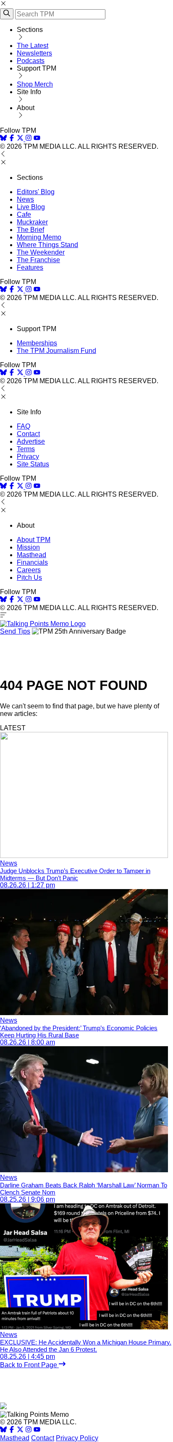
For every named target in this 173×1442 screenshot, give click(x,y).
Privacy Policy (77, 1438)
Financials (32, 562)
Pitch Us (29, 577)
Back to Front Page (29, 1364)
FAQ (23, 426)
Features (30, 267)
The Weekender (41, 252)
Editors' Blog (36, 191)
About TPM (33, 539)
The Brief (30, 229)
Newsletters (34, 53)
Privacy (28, 456)
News (25, 199)
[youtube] (37, 138)
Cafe (24, 214)
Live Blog (31, 207)
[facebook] (11, 138)
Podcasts (31, 60)
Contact (28, 433)
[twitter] (20, 1430)
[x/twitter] (21, 138)
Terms (26, 449)
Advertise (31, 441)
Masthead (31, 554)
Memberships (37, 343)
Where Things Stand (47, 244)
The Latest (32, 45)
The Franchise (38, 259)
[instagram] (28, 138)
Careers (29, 570)
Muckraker (32, 222)
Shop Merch (35, 84)
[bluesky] (3, 138)
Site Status (33, 464)
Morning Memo (39, 237)
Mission (28, 547)
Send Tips (15, 631)
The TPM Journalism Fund (56, 350)
